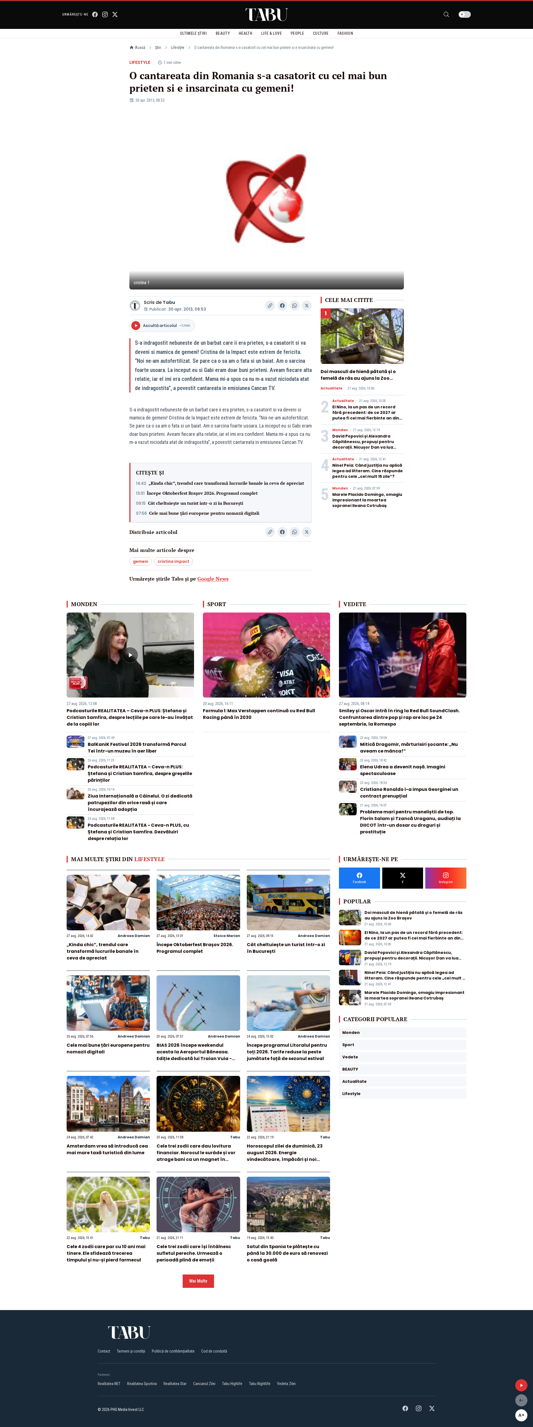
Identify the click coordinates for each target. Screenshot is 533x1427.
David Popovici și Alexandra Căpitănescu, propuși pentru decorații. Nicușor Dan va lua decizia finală (363, 444)
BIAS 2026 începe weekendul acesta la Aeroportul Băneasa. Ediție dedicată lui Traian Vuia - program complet (194, 1055)
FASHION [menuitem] (345, 33)
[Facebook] (95, 14)
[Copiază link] (270, 306)
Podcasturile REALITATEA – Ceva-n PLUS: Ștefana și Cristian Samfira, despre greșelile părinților (140, 773)
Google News (212, 578)
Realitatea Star (175, 1383)
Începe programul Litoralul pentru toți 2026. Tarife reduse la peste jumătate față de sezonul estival (287, 1052)
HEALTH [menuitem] (245, 33)
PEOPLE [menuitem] (297, 33)
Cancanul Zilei (204, 1383)
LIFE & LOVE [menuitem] (271, 33)
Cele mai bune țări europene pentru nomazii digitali (204, 513)
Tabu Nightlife (259, 1383)
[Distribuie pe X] (307, 306)
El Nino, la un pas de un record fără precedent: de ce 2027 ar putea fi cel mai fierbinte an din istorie (365, 415)
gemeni (140, 561)
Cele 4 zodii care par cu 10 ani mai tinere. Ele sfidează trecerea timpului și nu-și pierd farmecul (106, 1253)
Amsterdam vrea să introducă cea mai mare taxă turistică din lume (107, 1149)
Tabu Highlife (232, 1383)
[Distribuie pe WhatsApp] (295, 306)
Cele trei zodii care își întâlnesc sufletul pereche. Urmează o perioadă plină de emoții (194, 1253)
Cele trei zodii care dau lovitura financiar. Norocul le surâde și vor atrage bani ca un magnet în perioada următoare (196, 1156)
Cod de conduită (214, 1351)
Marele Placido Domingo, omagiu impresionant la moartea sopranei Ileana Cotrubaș (367, 500)
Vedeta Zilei (286, 1383)
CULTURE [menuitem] (320, 33)
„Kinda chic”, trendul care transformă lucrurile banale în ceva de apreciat (226, 483)
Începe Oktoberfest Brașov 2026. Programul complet (202, 493)
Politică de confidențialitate (173, 1351)
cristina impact (173, 561)
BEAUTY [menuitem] (223, 33)
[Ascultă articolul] (521, 1385)
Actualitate (331, 388)
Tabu (169, 302)
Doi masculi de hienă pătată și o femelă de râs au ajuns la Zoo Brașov (358, 378)
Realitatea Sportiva (142, 1383)
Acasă (140, 47)
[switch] (465, 14)
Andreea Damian (134, 935)
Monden (340, 430)
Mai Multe (198, 1281)
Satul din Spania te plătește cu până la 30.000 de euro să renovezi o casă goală (287, 1253)
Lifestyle (177, 47)
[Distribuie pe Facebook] (282, 306)
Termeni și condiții (131, 1351)
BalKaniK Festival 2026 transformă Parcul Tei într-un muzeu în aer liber (137, 747)
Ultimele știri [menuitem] (193, 33)
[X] (115, 14)
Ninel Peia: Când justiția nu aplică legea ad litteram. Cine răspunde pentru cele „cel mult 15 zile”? (367, 471)
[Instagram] (105, 14)
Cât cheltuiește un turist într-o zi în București (195, 503)
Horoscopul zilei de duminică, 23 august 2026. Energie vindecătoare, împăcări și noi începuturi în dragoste (285, 1156)
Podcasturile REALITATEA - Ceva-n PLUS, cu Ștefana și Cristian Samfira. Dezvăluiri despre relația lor (138, 832)
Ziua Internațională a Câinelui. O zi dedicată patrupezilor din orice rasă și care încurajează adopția (140, 803)
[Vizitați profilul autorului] (134, 305)
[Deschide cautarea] (446, 14)
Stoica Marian (226, 935)
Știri (158, 47)
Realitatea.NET (109, 1383)
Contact (104, 1351)
